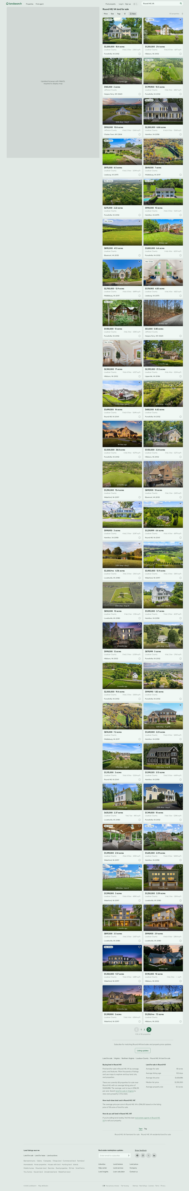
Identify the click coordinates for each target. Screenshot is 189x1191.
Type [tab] (140, 1129)
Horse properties (40, 1164)
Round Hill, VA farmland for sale (127, 1134)
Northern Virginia (128, 1058)
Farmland (80, 1161)
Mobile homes (29, 1168)
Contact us (134, 1172)
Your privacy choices (112, 1186)
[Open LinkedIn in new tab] (154, 1155)
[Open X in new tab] (148, 1155)
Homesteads (28, 1164)
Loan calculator (119, 1172)
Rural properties (61, 1168)
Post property (110, 4)
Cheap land (57, 1161)
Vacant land (38, 1172)
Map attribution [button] (43, 1186)
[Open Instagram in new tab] (142, 1155)
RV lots (71, 1168)
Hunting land (66, 1164)
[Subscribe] (129, 1155)
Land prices (134, 1164)
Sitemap (135, 1186)
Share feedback (141, 1150)
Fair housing (125, 1186)
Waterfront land (64, 1172)
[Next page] (148, 1029)
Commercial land (69, 1161)
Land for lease (40, 1155)
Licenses (151, 1186)
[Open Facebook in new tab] (137, 1155)
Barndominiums (29, 1161)
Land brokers (118, 1164)
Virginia (117, 1058)
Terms (157, 1186)
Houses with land (54, 1164)
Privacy (163, 1186)
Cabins (39, 1161)
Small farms (80, 1168)
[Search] (180, 3)
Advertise (101, 1164)
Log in (121, 4)
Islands (75, 1164)
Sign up (128, 4)
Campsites (47, 1161)
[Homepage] (12, 3)
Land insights (103, 1172)
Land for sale (107, 1058)
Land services (118, 1168)
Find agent (40, 4)
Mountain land (41, 1168)
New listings (143, 1186)
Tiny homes (28, 1172)
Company (133, 1168)
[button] (107, 39)
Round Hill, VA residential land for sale (156, 1134)
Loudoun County (142, 1058)
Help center (102, 1168)
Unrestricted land (50, 1172)
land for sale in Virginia (125, 1091)
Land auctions (52, 1155)
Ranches (51, 1168)
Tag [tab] (145, 1129)
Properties (29, 4)
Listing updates (142, 1051)
